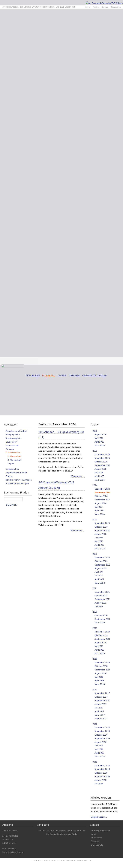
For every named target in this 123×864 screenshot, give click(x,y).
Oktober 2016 (101, 735)
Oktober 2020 (101, 615)
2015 (95, 762)
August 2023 (100, 534)
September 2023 (102, 530)
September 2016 (102, 738)
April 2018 (99, 680)
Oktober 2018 (101, 666)
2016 (95, 724)
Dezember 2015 (102, 765)
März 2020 (99, 622)
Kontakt (105, 7)
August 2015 (100, 780)
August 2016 (100, 742)
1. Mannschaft (14, 456)
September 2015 (102, 776)
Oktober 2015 (101, 773)
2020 (95, 612)
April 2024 (99, 510)
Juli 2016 (98, 745)
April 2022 (99, 579)
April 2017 (99, 711)
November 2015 (102, 769)
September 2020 (102, 619)
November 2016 (102, 731)
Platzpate (10, 449)
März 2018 (99, 684)
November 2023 (102, 523)
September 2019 (102, 639)
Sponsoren (116, 7)
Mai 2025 (98, 472)
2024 (95, 485)
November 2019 (102, 632)
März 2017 (99, 715)
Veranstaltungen (94, 375)
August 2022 (100, 568)
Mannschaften (12, 445)
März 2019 (99, 653)
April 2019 (99, 650)
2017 (95, 689)
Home (87, 7)
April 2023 (99, 545)
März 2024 (99, 514)
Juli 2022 (98, 572)
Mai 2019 (98, 646)
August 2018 (100, 673)
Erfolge (9, 476)
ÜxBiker (74, 375)
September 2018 (102, 669)
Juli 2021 (98, 606)
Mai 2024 (98, 507)
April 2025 (99, 476)
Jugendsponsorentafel (16, 472)
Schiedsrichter (12, 469)
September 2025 (102, 465)
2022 (95, 554)
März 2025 (99, 480)
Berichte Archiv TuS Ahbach (19, 480)
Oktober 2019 (101, 635)
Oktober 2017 (101, 697)
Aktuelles (33, 375)
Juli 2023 (98, 537)
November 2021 (102, 592)
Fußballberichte (13, 452)
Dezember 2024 (102, 489)
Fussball (48, 375)
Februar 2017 (101, 718)
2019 (95, 628)
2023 (95, 519)
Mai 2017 (98, 707)
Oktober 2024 (101, 496)
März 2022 (99, 583)
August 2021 (100, 603)
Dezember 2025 (102, 454)
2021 (95, 588)
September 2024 (102, 499)
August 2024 (100, 503)
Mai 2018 (98, 677)
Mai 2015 (98, 783)
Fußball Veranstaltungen (17, 483)
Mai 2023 (98, 541)
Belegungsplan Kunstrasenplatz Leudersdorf (13, 438)
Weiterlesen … (78, 476)
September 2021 (102, 599)
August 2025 (100, 469)
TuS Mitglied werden (100, 830)
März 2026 (99, 445)
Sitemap (95, 841)
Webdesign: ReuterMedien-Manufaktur (71, 860)
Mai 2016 (98, 749)
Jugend (11, 463)
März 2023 (99, 548)
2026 (95, 431)
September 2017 (102, 700)
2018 (95, 659)
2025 (95, 451)
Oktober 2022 (101, 561)
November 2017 (102, 693)
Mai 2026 (98, 438)
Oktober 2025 (101, 461)
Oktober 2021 (101, 595)
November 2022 (102, 557)
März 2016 (99, 756)
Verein (96, 7)
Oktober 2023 (101, 527)
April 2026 (99, 442)
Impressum (96, 837)
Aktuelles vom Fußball (16, 431)
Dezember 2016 (102, 727)
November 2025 (102, 458)
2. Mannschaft (14, 460)
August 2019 (100, 642)
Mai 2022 (98, 575)
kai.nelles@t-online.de (12, 852)
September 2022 (102, 565)
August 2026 (100, 434)
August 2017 (100, 704)
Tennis (61, 375)
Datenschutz (97, 845)
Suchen (11, 504)
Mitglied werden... (99, 817)
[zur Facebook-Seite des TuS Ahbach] (104, 3)
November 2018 (102, 662)
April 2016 (99, 753)
